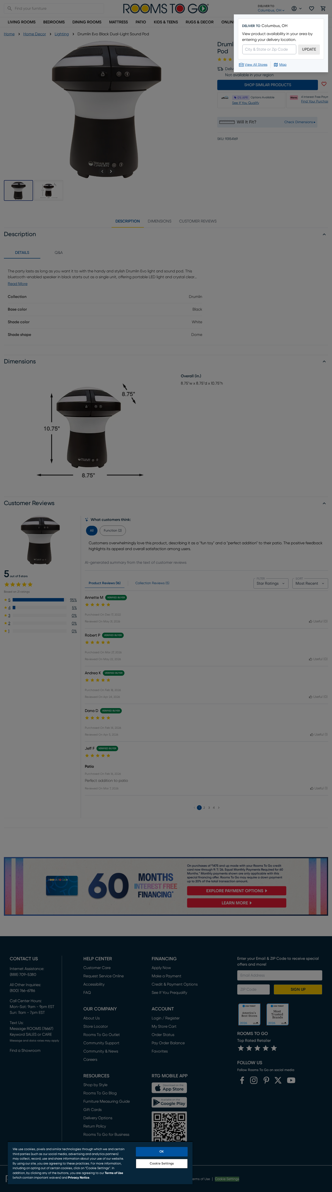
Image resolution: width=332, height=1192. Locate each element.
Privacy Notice (78, 1177)
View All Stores (256, 64)
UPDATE (309, 49)
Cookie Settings (162, 1163)
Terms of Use (114, 1173)
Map (283, 64)
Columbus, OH (275, 26)
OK (161, 1151)
